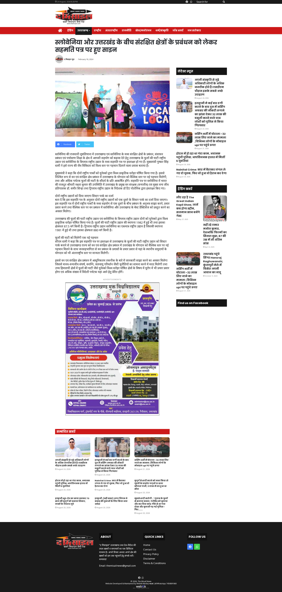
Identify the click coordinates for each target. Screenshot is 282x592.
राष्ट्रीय (97, 30)
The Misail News (144, 581)
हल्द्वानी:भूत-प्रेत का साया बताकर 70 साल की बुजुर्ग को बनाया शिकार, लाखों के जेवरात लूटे (72, 501)
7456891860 (171, 583)
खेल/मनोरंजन (143, 30)
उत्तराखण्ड (82, 30)
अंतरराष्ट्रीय (111, 30)
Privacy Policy (151, 554)
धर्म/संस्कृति (162, 30)
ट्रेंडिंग (70, 30)
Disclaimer (149, 558)
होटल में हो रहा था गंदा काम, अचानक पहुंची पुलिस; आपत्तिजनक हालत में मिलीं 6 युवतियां (72, 483)
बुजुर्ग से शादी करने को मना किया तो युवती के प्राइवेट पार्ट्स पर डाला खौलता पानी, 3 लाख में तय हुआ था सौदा (151, 484)
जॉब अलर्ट (178, 30)
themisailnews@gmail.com (121, 565)
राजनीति (126, 30)
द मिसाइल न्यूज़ (69, 59)
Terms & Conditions (154, 563)
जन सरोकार (194, 30)
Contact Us (149, 549)
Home (146, 545)
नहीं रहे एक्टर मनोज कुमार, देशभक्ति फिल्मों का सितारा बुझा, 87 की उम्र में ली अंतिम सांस (215, 234)
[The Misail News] (74, 15)
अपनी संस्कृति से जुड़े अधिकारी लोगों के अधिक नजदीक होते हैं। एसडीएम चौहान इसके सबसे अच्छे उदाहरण (72, 463)
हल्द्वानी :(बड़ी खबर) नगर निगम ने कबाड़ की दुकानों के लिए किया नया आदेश (111, 501)
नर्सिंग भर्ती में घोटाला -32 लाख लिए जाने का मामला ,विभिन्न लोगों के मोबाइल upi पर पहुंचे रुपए (151, 463)
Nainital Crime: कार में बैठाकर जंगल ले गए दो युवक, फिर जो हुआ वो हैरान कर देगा (112, 483)
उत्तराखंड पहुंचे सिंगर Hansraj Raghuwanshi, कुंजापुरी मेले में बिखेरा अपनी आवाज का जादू (213, 263)
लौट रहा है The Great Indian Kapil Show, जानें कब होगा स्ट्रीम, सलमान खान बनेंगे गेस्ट (188, 207)
